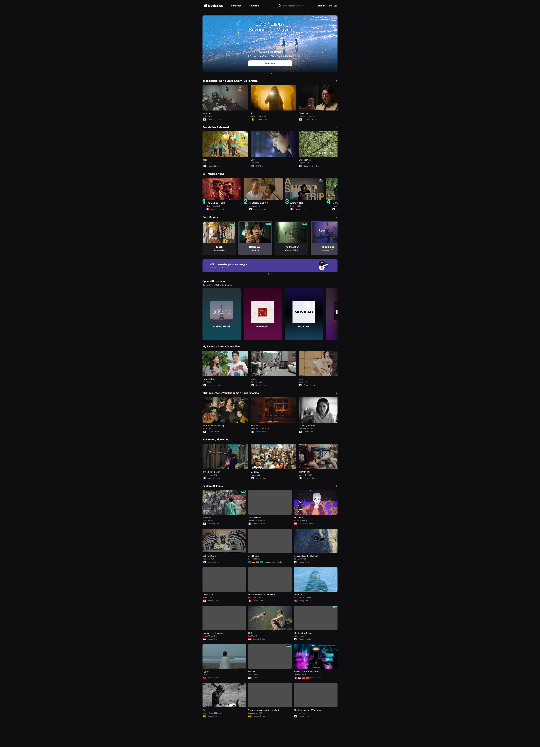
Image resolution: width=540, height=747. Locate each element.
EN (330, 5)
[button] (265, 73)
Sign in (321, 5)
